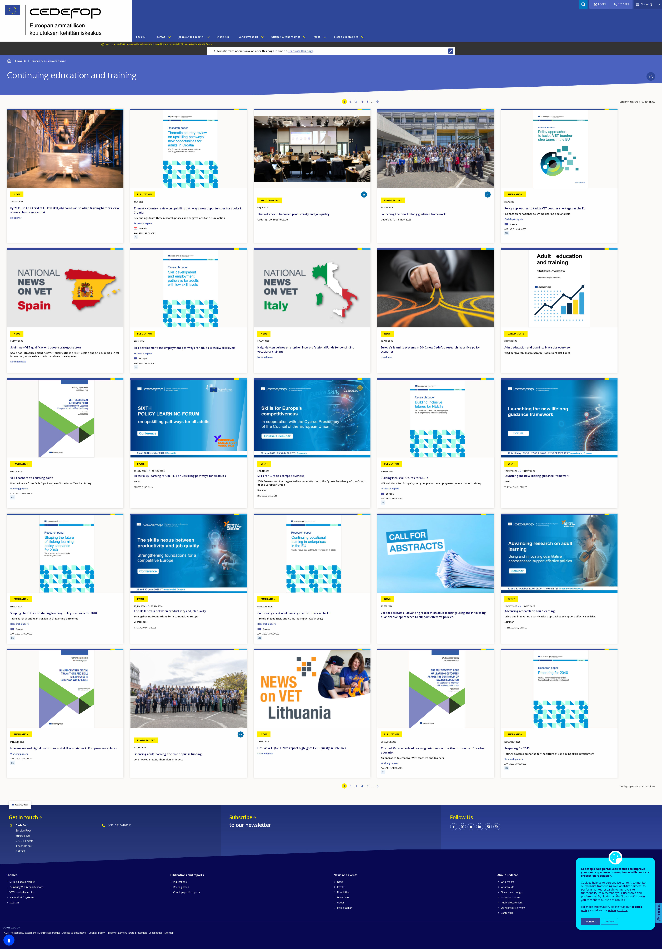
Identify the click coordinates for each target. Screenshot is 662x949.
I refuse (609, 921)
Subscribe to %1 (650, 76)
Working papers (19, 488)
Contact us (507, 912)
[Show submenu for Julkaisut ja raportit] (208, 37)
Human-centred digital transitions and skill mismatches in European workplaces (63, 748)
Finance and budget (512, 892)
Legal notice (155, 932)
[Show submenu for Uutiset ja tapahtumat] (305, 37)
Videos (340, 902)
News (340, 881)
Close (450, 51)
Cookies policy (97, 932)
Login (602, 4)
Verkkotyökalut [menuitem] (248, 36)
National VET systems (21, 897)
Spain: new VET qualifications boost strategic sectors (46, 347)
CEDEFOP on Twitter (462, 826)
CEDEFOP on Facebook (453, 826)
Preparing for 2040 (516, 748)
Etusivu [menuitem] (140, 36)
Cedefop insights (513, 219)
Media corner (344, 907)
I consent (590, 921)
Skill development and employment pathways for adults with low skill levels (184, 348)
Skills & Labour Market (22, 881)
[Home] (63, 21)
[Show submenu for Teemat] (169, 37)
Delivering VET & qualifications (26, 887)
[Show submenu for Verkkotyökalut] (262, 37)
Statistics (14, 902)
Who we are (507, 881)
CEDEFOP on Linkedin (479, 826)
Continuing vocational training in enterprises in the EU (293, 613)
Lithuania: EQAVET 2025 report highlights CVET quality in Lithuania (301, 748)
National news (18, 361)
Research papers (143, 223)
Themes (11, 875)
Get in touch (23, 817)
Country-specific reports (186, 892)
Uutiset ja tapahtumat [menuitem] (285, 36)
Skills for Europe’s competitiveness (280, 476)
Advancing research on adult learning (529, 611)
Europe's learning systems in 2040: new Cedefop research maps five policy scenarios (430, 349)
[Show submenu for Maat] (325, 37)
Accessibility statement (23, 932)
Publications (180, 881)
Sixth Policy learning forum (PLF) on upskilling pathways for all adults (180, 476)
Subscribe (240, 817)
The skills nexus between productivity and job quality (293, 214)
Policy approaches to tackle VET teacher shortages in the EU (544, 208)
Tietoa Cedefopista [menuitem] (346, 36)
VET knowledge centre (21, 892)
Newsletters (343, 892)
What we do (507, 887)
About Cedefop (507, 875)
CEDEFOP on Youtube (471, 826)
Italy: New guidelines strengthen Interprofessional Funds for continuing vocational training (305, 349)
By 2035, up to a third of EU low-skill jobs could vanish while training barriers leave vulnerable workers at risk (65, 210)
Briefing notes (181, 887)
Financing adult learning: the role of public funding (168, 754)
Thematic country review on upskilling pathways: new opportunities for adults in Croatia (188, 210)
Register (623, 4)
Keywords (20, 60)
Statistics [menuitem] (223, 36)
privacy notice (618, 910)
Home (9, 60)
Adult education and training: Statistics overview (537, 347)
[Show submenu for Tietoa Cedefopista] (362, 37)
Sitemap (169, 932)
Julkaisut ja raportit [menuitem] (191, 36)
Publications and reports (187, 875)
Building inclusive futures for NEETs (404, 478)
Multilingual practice (49, 932)
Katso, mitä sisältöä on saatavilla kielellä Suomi (187, 44)
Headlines (16, 217)
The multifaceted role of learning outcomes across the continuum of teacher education (433, 750)
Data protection (138, 932)
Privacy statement (117, 932)
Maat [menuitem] (317, 36)
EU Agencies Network (513, 907)
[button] (8, 940)
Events (340, 887)
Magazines (343, 897)
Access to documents (74, 932)
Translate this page (300, 51)
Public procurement (512, 902)
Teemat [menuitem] (160, 36)
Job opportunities (510, 897)
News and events (345, 875)
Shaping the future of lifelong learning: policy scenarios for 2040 (53, 613)
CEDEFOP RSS (496, 826)
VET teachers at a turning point (31, 478)
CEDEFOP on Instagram (488, 826)
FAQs (6, 932)
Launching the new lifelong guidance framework (413, 214)
